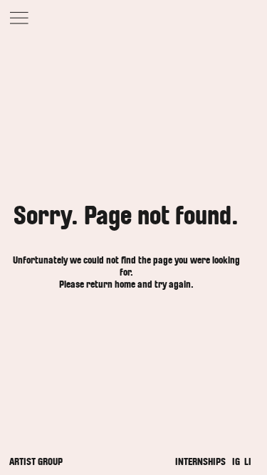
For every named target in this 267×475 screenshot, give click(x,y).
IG (236, 462)
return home (110, 284)
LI (247, 462)
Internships (200, 462)
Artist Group (36, 462)
